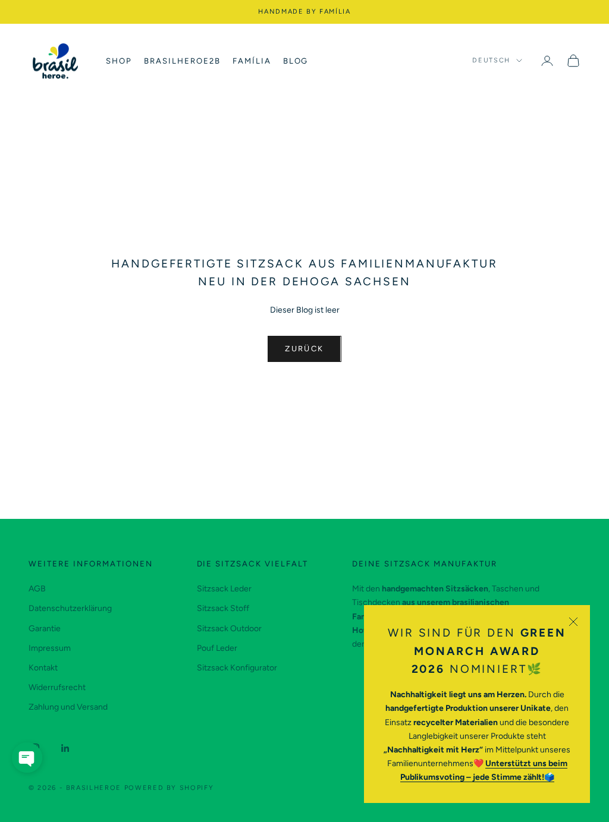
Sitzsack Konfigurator (237, 668)
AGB (37, 589)
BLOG (296, 60)
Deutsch (491, 60)
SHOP (119, 60)
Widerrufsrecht (57, 687)
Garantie (45, 628)
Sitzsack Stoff (223, 608)
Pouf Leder (217, 648)
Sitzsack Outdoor (229, 628)
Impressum (50, 648)
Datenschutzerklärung (70, 608)
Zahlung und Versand (68, 707)
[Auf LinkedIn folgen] (65, 748)
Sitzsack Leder (224, 589)
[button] (27, 757)
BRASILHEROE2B (182, 60)
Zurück (304, 348)
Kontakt (43, 668)
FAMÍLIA (252, 60)
